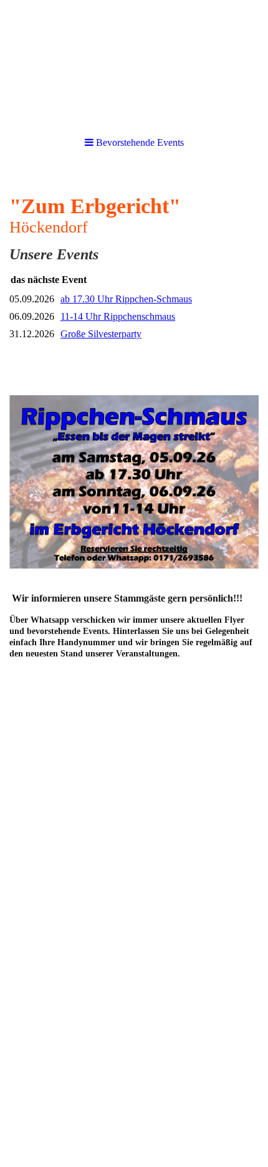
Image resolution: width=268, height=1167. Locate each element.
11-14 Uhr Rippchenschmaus (117, 316)
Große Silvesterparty (100, 334)
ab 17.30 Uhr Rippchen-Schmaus (126, 299)
